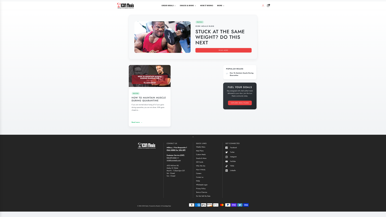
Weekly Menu (200, 147)
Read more (223, 50)
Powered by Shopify (154, 206)
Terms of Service (201, 192)
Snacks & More (201, 158)
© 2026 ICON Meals (142, 206)
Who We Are (200, 166)
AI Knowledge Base (166, 206)
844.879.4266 (172, 158)
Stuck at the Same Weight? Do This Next (220, 37)
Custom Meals (201, 154)
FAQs (198, 181)
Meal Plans (199, 151)
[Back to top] (193, 137)
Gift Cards (199, 162)
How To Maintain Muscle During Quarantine (149, 99)
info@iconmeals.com (174, 160)
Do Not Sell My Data (203, 196)
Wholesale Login (201, 185)
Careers (198, 173)
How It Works (206, 5)
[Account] (263, 5)
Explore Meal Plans (240, 103)
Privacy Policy (201, 188)
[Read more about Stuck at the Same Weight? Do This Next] (162, 37)
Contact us (199, 177)
